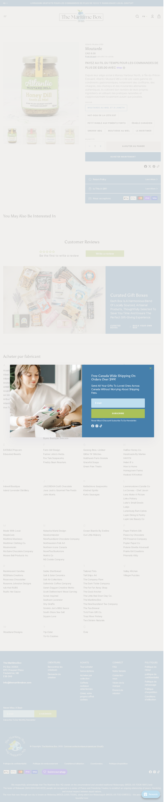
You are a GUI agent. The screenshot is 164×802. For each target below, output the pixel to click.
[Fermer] (149, 368)
